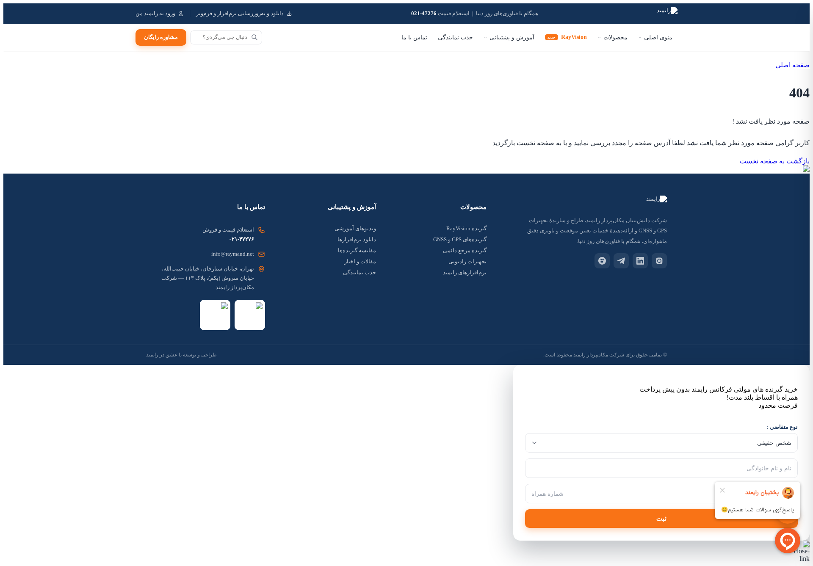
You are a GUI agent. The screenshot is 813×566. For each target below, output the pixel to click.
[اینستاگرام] (659, 260)
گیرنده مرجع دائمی (465, 250)
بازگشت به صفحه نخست (775, 161)
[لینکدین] (640, 260)
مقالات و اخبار (360, 261)
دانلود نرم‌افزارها (356, 239)
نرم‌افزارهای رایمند (465, 272)
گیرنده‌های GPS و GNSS (460, 239)
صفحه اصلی (792, 65)
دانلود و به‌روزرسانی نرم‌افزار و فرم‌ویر (240, 14)
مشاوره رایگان (161, 37)
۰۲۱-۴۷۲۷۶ (241, 239)
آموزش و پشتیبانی (511, 37)
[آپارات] (602, 260)
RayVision (567, 37)
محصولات (615, 37)
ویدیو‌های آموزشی (355, 228)
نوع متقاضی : (782, 427)
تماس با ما (414, 37)
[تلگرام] (621, 260)
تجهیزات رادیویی (467, 261)
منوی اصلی (658, 37)
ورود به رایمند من (155, 14)
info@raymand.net (232, 254)
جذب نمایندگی (455, 37)
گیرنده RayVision (466, 228)
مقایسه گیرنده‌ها (357, 250)
